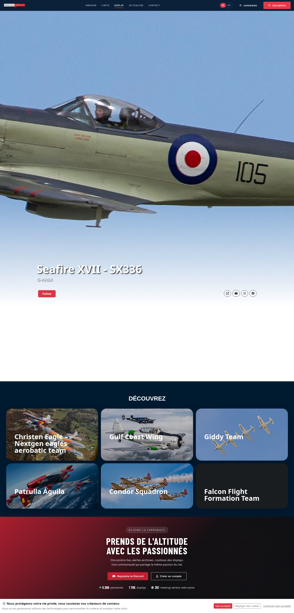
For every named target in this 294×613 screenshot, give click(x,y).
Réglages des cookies (247, 606)
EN (229, 5)
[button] (253, 293)
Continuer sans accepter (277, 606)
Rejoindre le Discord (130, 576)
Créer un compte (171, 576)
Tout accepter (223, 606)
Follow (46, 294)
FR (223, 5)
